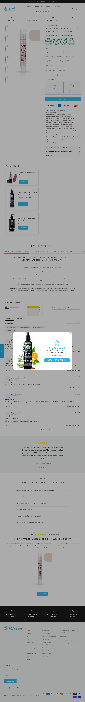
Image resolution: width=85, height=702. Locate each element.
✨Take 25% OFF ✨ (57, 360)
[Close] (70, 333)
